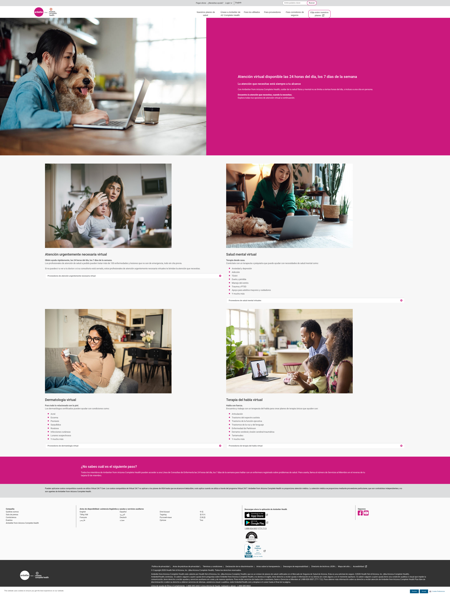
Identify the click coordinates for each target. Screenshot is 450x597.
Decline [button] (414, 591)
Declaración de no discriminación (239, 566)
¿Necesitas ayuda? (215, 3)
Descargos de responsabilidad (295, 566)
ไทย (201, 520)
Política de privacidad (160, 566)
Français (83, 517)
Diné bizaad (165, 512)
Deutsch (123, 517)
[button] (437, 591)
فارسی (82, 520)
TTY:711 (262, 528)
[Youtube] (366, 513)
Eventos (9, 520)
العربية (122, 514)
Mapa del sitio (344, 566)
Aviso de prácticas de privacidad (186, 566)
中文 (202, 512)
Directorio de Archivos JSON (323, 566)
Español (123, 512)
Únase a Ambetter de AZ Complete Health (230, 13)
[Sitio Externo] (255, 551)
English (83, 512)
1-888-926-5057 (251, 528)
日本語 (202, 517)
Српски (163, 520)
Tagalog (163, 514)
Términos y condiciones (212, 566)
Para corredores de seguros (295, 13)
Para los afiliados (252, 12)
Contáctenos (11, 517)
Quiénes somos (12, 512)
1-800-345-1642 (193, 586)
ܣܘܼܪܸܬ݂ (122, 520)
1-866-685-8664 (244, 586)
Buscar (312, 3)
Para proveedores (272, 12)
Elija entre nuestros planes (320, 14)
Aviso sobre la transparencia (268, 566)
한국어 (202, 514)
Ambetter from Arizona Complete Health (22, 523)
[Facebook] (360, 513)
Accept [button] (424, 591)
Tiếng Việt (84, 514)
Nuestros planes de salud (206, 13)
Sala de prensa (12, 514)
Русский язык (166, 517)
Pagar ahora (201, 3)
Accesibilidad (358, 566)
